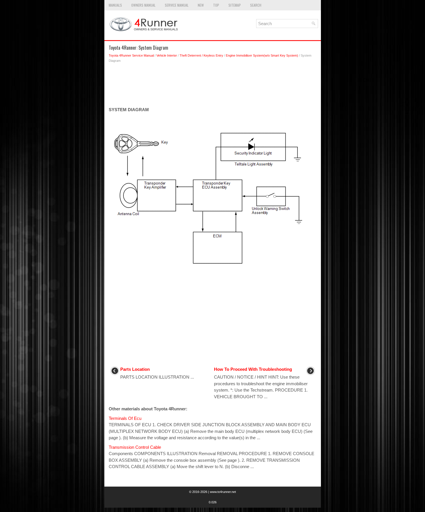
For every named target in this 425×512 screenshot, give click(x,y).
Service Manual (177, 5)
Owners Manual (143, 5)
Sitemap (234, 5)
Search (255, 5)
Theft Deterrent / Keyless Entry (201, 55)
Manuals (115, 5)
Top (216, 5)
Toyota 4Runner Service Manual (131, 55)
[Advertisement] (213, 86)
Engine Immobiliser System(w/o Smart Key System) (262, 55)
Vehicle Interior (166, 55)
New (201, 5)
